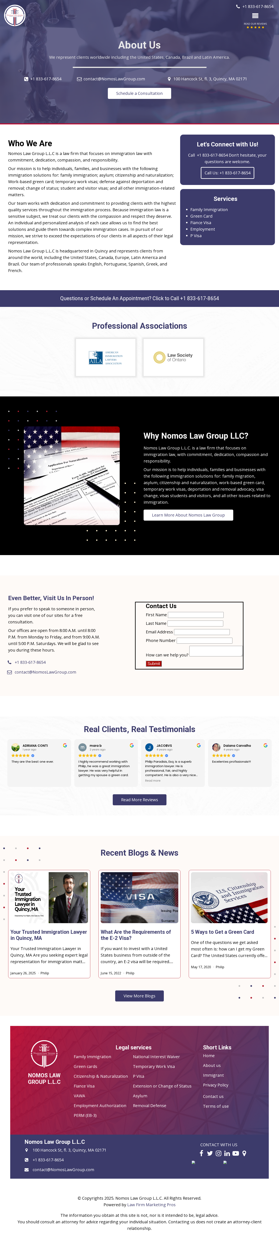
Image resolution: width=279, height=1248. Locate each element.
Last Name (156, 623)
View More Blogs (139, 996)
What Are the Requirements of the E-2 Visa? (136, 935)
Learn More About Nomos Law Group (188, 515)
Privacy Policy (215, 1085)
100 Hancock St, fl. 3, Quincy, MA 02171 (210, 79)
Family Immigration (209, 209)
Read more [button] (153, 781)
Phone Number (161, 640)
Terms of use (216, 1106)
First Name (156, 614)
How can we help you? (167, 655)
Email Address (159, 632)
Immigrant (213, 1075)
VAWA (79, 1096)
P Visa (196, 235)
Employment (202, 229)
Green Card (201, 216)
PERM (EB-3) (85, 1115)
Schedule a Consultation (139, 93)
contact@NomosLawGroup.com (114, 79)
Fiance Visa (200, 222)
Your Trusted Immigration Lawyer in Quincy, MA (48, 935)
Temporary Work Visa (154, 1066)
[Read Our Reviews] (238, 1170)
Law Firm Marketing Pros (151, 1204)
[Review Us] (207, 1170)
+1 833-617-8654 (45, 79)
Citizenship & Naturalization (101, 1076)
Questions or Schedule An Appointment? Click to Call (139, 298)
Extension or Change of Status (162, 1086)
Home (209, 1055)
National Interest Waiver (156, 1056)
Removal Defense (149, 1105)
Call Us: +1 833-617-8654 (227, 173)
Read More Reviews (139, 799)
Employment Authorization (100, 1105)
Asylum (140, 1096)
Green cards (85, 1066)
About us (212, 1065)
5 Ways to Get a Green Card (222, 932)
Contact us (213, 1096)
